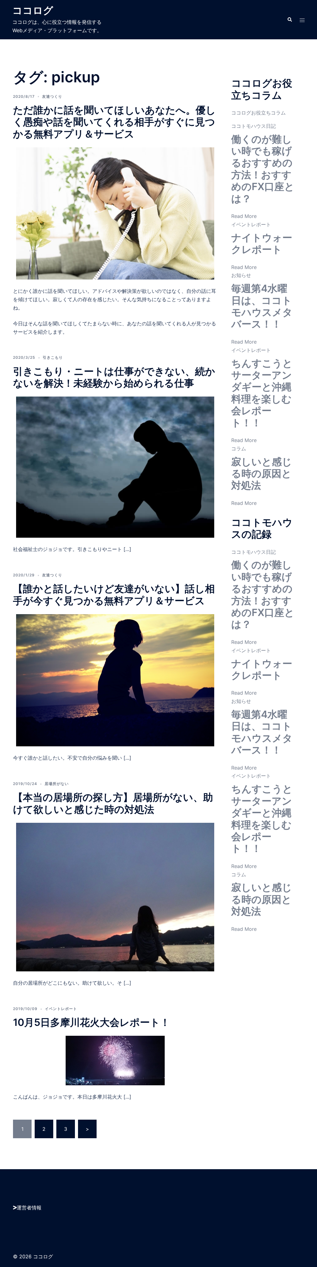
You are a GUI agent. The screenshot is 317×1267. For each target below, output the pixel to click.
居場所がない (57, 783)
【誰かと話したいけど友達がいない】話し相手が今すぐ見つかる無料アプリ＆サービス (114, 594)
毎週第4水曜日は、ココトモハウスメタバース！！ (262, 306)
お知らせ (241, 275)
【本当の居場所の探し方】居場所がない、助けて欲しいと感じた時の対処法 (113, 803)
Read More (244, 216)
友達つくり (52, 96)
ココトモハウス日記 (253, 126)
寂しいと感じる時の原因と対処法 (261, 474)
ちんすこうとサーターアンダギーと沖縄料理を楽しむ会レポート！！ (262, 393)
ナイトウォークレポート (261, 243)
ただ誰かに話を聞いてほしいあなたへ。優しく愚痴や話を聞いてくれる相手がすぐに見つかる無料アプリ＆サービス (114, 122)
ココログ (32, 10)
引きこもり (53, 357)
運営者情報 (29, 1207)
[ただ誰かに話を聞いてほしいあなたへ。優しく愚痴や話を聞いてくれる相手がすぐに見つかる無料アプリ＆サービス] (115, 213)
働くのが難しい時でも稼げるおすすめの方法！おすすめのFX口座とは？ (262, 169)
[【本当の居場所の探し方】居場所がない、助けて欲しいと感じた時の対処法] (115, 896)
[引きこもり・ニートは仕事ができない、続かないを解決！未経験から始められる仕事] (115, 467)
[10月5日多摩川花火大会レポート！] (115, 1060)
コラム (238, 448)
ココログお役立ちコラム (258, 113)
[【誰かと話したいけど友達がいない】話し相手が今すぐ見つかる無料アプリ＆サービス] (115, 680)
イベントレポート (61, 1008)
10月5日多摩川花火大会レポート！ (91, 1022)
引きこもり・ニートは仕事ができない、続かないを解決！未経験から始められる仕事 (114, 377)
